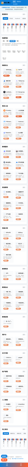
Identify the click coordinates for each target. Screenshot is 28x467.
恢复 (18, 41)
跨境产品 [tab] (12, 433)
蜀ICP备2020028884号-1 (18, 458)
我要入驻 (4, 460)
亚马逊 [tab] (11, 18)
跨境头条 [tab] (19, 433)
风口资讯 (15, 4)
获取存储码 (12, 41)
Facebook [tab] (17, 18)
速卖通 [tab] (24, 18)
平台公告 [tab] (6, 433)
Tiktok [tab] (5, 18)
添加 (4, 41)
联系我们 (4, 456)
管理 (7, 41)
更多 (24, 14)
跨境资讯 (19, 1)
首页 (14, 1)
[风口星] (5, 2)
